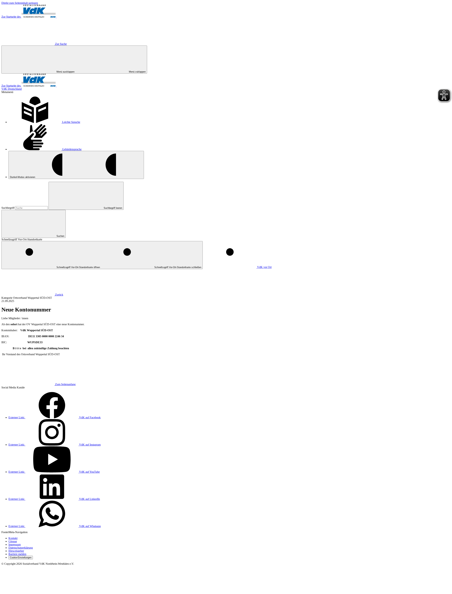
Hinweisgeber (16, 550)
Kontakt (12, 538)
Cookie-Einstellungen (20, 557)
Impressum (14, 544)
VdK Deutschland (11, 88)
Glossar (12, 541)
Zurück (59, 294)
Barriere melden (17, 554)
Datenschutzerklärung (20, 547)
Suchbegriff (8, 207)
